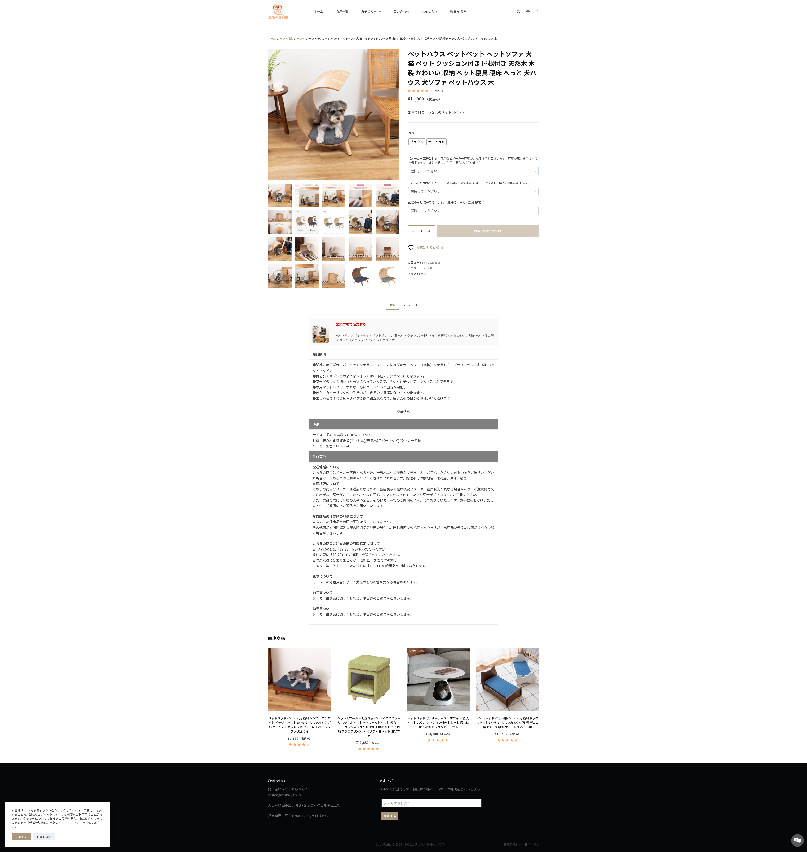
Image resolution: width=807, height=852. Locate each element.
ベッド (428, 268)
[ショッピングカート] (537, 11)
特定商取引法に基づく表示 (521, 844)
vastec (273, 794)
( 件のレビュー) (440, 91)
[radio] (417, 142)
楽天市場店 (458, 11)
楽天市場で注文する (351, 324)
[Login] (528, 11)
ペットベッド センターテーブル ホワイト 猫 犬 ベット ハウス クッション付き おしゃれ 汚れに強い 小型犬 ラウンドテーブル (438, 722)
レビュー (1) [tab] (410, 305)
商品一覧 (342, 11)
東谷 (424, 274)
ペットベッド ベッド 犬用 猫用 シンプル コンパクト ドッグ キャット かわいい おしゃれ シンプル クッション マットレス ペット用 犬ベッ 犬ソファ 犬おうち (300, 724)
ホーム (318, 11)
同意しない (44, 837)
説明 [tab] (392, 305)
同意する (21, 837)
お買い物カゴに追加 (488, 231)
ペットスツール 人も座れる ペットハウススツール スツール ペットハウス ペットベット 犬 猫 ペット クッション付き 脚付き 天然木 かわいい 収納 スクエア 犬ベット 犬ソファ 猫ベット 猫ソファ (368, 727)
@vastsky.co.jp (289, 794)
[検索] (518, 11)
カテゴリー (369, 11)
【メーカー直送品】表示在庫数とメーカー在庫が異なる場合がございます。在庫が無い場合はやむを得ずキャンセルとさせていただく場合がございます (472, 160)
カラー (413, 133)
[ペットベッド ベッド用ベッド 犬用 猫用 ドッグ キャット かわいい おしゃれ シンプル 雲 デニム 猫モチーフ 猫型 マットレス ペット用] (507, 679)
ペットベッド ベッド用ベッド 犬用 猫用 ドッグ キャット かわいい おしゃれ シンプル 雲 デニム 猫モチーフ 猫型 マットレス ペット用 (508, 722)
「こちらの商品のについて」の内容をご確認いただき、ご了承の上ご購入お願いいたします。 (470, 183)
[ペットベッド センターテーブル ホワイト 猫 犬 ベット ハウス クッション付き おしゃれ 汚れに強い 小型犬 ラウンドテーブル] (438, 679)
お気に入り (430, 11)
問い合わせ (401, 11)
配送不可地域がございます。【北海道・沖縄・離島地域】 (446, 202)
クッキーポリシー (70, 822)
